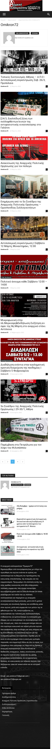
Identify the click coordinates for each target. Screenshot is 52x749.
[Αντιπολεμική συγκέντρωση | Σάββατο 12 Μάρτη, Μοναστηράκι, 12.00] (24, 228)
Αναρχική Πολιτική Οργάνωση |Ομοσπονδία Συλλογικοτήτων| (21, 73)
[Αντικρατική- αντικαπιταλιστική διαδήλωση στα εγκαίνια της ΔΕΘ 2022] (8, 551)
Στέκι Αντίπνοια (6, 277)
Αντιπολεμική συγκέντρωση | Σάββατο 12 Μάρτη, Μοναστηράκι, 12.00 (23, 245)
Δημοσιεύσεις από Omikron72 (29, 20)
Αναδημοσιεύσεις (6, 114)
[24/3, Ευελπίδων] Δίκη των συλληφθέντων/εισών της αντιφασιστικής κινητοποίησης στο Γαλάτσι (21, 123)
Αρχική (3, 20)
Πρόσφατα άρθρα (7, 440)
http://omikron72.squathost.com (24, 37)
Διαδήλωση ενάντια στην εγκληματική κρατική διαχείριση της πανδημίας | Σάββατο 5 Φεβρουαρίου (23, 367)
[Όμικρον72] (26, 5)
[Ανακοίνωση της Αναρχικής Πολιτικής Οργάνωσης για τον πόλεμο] (24, 148)
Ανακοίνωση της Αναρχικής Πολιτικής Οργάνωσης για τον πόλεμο (22, 165)
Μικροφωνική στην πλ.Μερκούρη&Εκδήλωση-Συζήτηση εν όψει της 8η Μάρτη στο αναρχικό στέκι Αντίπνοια (23, 325)
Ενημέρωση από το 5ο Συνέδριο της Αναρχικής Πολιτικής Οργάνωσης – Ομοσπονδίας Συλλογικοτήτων (21, 204)
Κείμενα (3, 316)
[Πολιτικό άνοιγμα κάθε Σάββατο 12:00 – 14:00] (24, 267)
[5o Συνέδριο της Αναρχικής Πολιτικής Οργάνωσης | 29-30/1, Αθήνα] (24, 391)
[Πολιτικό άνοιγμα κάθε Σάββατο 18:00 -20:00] (8, 538)
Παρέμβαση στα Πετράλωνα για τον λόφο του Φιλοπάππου (21, 446)
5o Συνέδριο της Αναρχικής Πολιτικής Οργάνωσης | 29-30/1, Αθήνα (22, 408)
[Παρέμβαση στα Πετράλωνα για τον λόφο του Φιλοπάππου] (24, 430)
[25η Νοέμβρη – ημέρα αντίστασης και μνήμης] (8, 510)
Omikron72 (4, 86)
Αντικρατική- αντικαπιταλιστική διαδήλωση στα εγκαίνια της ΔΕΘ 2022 (30, 549)
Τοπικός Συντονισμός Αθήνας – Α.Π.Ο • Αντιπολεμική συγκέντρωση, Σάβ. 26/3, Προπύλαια (23, 80)
